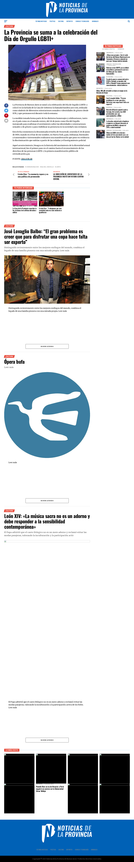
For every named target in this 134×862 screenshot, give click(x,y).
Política (52, 21)
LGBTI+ (58, 167)
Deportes (69, 21)
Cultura (61, 21)
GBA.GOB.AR (26, 159)
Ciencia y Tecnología (82, 21)
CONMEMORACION (32, 167)
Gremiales (95, 21)
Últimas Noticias (41, 21)
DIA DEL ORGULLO (47, 167)
